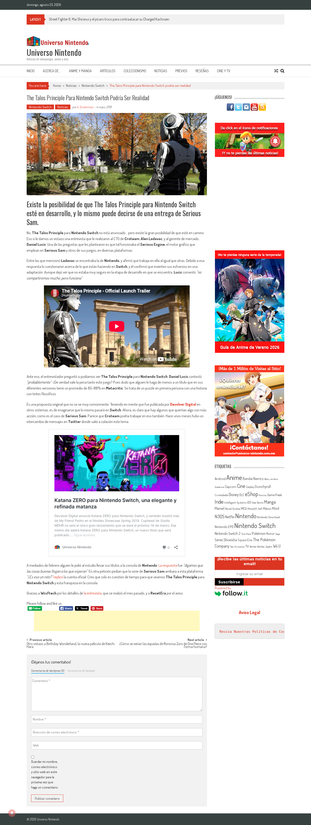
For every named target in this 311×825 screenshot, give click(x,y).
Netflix (230, 516)
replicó (58, 576)
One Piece (246, 533)
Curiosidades (221, 495)
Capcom (230, 486)
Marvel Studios (232, 508)
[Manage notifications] (11, 813)
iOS (249, 502)
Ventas (253, 546)
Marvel (219, 508)
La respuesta (167, 565)
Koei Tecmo (257, 502)
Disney (234, 494)
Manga (270, 502)
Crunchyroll (263, 486)
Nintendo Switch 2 (228, 533)
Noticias (160, 71)
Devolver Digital (183, 404)
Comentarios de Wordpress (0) (47, 670)
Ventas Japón (264, 546)
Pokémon (259, 533)
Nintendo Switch (93, 85)
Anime (234, 477)
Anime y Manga (80, 71)
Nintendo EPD (224, 526)
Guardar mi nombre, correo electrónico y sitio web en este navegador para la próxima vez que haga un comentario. (45, 774)
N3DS (219, 516)
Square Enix (245, 540)
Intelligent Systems (235, 502)
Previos (181, 71)
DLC (241, 495)
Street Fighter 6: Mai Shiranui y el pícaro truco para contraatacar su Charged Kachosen (109, 19)
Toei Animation (237, 546)
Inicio (31, 71)
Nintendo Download (268, 517)
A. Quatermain (85, 107)
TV (247, 546)
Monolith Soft (254, 508)
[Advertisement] (117, 621)
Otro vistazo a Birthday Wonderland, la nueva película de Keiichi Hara (71, 645)
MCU (244, 508)
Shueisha (230, 539)
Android (220, 478)
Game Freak (274, 495)
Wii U (276, 545)
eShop (251, 493)
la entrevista (93, 593)
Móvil (275, 508)
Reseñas (202, 71)
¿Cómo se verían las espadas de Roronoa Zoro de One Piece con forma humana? (163, 645)
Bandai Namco (253, 478)
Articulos (107, 71)
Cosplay (250, 487)
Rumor (270, 533)
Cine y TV (223, 71)
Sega (277, 533)
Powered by (223, 588)
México (267, 508)
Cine (241, 486)
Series (219, 540)
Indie (219, 502)
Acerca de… (52, 71)
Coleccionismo (135, 71)
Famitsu (263, 495)
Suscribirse (229, 582)
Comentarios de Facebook (81, 670)
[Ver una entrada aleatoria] (276, 70)
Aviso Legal (249, 612)
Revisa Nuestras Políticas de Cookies (256, 632)
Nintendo (245, 516)
